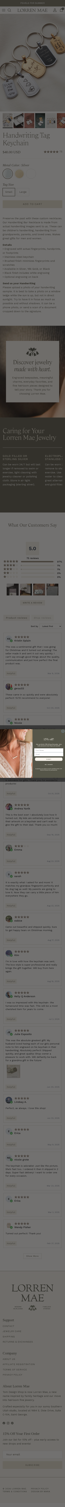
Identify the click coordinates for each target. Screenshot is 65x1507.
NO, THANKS (49, 764)
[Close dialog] (63, 731)
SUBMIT (48, 759)
